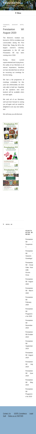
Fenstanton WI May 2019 (29, 382)
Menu (19, 13)
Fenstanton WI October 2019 (29, 334)
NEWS (8, 224)
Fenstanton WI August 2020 (29, 281)
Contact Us (7, 413)
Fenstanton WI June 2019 (29, 373)
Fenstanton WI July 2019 (29, 364)
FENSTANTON (12, 3)
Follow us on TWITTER (15, 416)
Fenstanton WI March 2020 (29, 290)
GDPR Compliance (20, 413)
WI (11, 224)
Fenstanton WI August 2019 (29, 355)
